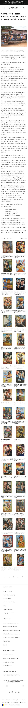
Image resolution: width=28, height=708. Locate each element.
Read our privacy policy (9, 595)
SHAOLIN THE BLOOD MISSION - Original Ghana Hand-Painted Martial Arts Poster (20, 477)
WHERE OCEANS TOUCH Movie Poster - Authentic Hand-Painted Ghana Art (7, 293)
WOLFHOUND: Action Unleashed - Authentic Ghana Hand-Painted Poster (20, 367)
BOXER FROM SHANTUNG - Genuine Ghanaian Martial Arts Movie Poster (7, 385)
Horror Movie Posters (11, 209)
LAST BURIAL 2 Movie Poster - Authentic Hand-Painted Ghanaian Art (20, 422)
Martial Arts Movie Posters (12, 215)
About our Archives (8, 655)
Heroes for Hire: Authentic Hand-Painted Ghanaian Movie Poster (7, 569)
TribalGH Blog (6, 641)
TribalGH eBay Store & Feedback (11, 634)
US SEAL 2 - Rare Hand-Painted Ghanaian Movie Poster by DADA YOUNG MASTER (7, 422)
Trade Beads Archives (8, 662)
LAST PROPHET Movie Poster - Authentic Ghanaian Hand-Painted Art (20, 569)
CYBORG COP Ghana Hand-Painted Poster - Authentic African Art (19, 348)
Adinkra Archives (7, 665)
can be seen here (21, 227)
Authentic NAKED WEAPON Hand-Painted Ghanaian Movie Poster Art (20, 311)
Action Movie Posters (11, 213)
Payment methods (7, 609)
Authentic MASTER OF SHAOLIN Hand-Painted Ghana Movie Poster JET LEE (7, 330)
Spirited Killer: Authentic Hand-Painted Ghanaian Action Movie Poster (20, 385)
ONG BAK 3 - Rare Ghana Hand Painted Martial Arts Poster (7, 403)
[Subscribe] (23, 686)
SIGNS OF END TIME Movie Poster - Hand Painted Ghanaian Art (6, 440)
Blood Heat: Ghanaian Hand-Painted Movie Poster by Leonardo (19, 256)
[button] (3, 8)
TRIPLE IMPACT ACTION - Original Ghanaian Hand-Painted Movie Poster (19, 514)
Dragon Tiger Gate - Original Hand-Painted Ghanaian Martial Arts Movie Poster (20, 330)
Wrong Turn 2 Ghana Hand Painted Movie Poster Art (19, 532)
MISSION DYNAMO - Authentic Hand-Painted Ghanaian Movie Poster (20, 440)
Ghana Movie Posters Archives (11, 658)
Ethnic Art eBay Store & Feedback (11, 637)
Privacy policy (6, 702)
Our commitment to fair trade (10, 626)
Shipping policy (23, 702)
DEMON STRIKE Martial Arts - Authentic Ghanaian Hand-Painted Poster (6, 550)
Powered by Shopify (13, 700)
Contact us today (7, 591)
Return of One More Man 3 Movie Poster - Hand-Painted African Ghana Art (20, 404)
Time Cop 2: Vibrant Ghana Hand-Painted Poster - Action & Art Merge (7, 274)
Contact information (14, 704)
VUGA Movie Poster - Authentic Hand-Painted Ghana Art (7, 532)
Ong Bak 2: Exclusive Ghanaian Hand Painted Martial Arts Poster (20, 459)
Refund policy (23, 700)
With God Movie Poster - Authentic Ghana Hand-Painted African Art (7, 256)
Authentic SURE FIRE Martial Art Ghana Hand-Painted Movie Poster (7, 496)
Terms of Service (7, 598)
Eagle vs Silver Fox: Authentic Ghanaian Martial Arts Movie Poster (20, 274)
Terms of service (14, 702)
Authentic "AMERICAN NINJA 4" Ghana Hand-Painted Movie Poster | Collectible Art (20, 293)
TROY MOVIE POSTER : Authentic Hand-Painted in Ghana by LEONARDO (7, 311)
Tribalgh (7, 700)
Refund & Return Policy (9, 602)
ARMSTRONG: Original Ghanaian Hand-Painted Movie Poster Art (7, 477)
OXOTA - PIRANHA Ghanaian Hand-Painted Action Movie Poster (19, 496)
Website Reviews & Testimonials (11, 630)
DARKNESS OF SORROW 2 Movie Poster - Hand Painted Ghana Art (20, 550)
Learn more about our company (11, 623)
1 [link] (4, 577)
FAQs (4, 605)
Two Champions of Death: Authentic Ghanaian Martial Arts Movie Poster (7, 514)
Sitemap (5, 645)
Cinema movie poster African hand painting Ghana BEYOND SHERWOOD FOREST (7, 367)
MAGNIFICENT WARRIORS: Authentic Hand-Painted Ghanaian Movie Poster (6, 348)
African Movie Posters (11, 211)
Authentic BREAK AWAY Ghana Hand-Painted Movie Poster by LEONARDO (7, 459)
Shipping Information (8, 613)
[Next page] (14, 580)
